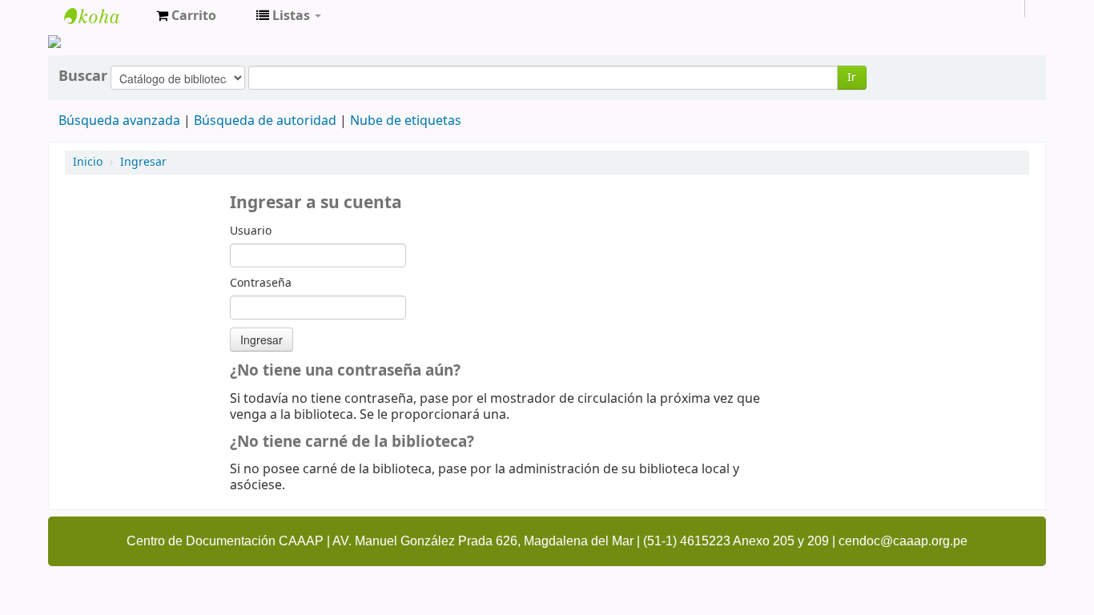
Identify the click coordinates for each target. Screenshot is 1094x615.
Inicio (88, 162)
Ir (851, 77)
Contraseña (261, 283)
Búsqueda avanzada (119, 121)
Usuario (250, 231)
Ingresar (143, 162)
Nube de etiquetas (405, 121)
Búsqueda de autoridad (265, 121)
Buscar (82, 76)
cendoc (104, 16)
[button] (186, 16)
